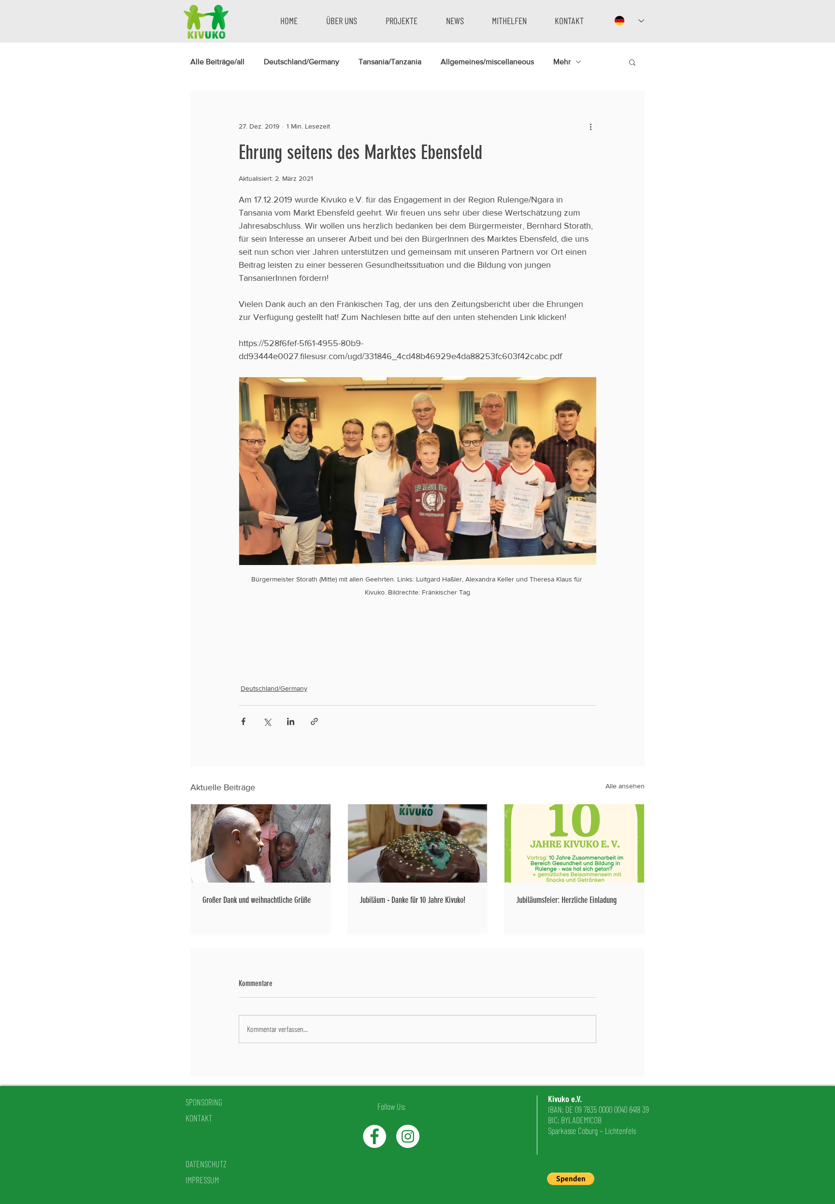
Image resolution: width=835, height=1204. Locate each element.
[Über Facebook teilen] (243, 721)
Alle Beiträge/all (217, 62)
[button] (341, 20)
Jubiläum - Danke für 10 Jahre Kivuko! (412, 900)
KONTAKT (199, 1118)
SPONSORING (204, 1102)
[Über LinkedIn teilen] (290, 721)
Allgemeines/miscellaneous (487, 62)
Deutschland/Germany (301, 62)
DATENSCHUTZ (206, 1164)
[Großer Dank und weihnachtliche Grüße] (261, 843)
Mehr (562, 62)
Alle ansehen (625, 786)
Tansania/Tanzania (390, 62)
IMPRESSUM (202, 1180)
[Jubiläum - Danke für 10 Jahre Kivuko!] (418, 843)
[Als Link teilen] (314, 721)
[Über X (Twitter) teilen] (267, 721)
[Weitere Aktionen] (590, 126)
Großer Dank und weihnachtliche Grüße (256, 900)
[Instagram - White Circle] (407, 1136)
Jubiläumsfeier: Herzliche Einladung (566, 900)
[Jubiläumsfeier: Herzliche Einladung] (574, 843)
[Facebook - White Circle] (374, 1136)
